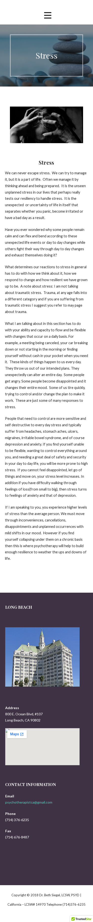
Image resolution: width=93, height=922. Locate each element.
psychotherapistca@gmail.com (28, 802)
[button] (47, 15)
